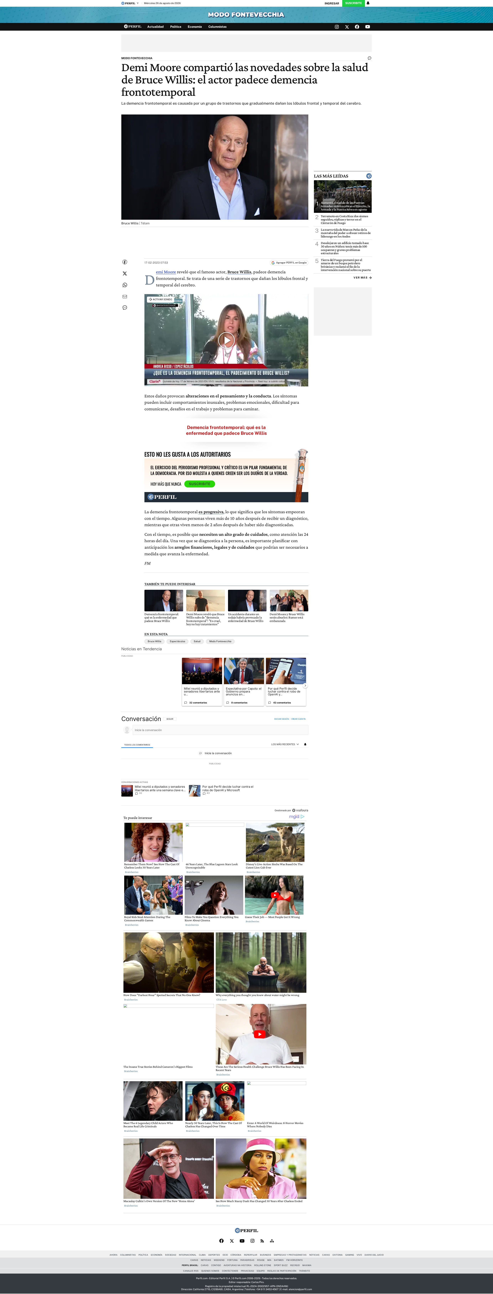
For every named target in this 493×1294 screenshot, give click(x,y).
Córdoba (236, 1255)
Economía (195, 27)
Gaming (349, 1255)
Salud (197, 641)
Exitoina (338, 1255)
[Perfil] (246, 1232)
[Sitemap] (272, 1241)
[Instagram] (252, 1241)
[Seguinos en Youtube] (367, 27)
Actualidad (155, 27)
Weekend (219, 1260)
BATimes (279, 1260)
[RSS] (262, 1241)
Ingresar (332, 3)
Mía (269, 1260)
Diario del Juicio (374, 1255)
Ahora (113, 1255)
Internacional (187, 1255)
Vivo (359, 1255)
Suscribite (353, 3)
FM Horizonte (294, 1260)
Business (265, 1255)
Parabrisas (247, 1260)
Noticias (314, 1255)
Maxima (306, 1265)
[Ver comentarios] (369, 59)
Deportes (214, 1255)
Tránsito (304, 1271)
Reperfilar (250, 1255)
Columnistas (217, 27)
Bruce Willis (154, 641)
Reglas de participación (281, 1271)
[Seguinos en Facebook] (357, 26)
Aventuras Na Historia (238, 1265)
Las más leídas (331, 176)
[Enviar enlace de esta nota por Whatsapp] (124, 285)
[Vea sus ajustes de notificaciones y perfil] (368, 3)
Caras (326, 1255)
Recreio (295, 1265)
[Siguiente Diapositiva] (305, 685)
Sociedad (170, 1255)
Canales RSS (191, 1271)
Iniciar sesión (281, 719)
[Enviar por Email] (124, 296)
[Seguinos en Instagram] (336, 26)
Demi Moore (166, 271)
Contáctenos (230, 1271)
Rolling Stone (262, 1265)
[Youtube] (242, 1241)
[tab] (137, 744)
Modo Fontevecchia (220, 641)
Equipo (261, 1271)
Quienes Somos (210, 1271)
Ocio (225, 1255)
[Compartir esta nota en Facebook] (124, 261)
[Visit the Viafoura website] (300, 810)
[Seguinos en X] (346, 26)
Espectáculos (177, 641)
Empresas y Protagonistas (290, 1255)
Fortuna (232, 1260)
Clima (202, 1255)
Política (175, 27)
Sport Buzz (281, 1265)
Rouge (261, 1260)
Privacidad (247, 1271)
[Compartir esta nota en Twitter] (124, 273)
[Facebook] (221, 1241)
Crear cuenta (298, 719)
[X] (232, 1241)
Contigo (216, 1265)
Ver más (360, 277)
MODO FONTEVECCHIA (136, 58)
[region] (214, 765)
